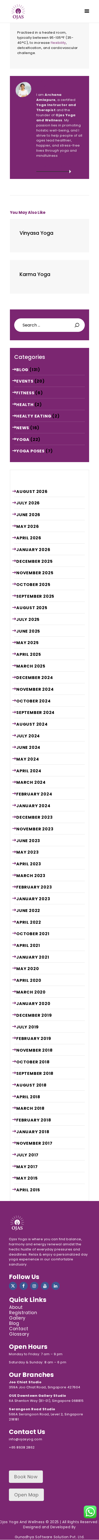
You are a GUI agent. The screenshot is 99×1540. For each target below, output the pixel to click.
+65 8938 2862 (22, 1447)
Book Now (26, 1476)
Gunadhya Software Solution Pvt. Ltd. (50, 1536)
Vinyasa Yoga (36, 233)
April (28, 538)
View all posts (53, 165)
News (22, 428)
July (28, 503)
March (30, 666)
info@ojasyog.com (25, 1439)
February (34, 794)
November (34, 573)
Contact (18, 1329)
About (16, 1307)
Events (25, 381)
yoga (22, 439)
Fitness (25, 393)
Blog (22, 370)
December (34, 561)
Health (25, 405)
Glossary (19, 1334)
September (35, 596)
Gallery (17, 1318)
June (28, 515)
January (33, 550)
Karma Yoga (35, 274)
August (32, 491)
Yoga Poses (30, 451)
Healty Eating (33, 416)
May (27, 526)
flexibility (58, 42)
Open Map (26, 1495)
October (33, 585)
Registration (23, 1313)
